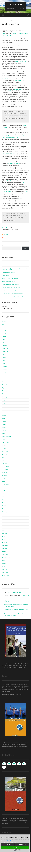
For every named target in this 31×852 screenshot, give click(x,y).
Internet (4, 430)
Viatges (4, 563)
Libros (3, 433)
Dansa (3, 360)
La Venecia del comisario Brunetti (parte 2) (12, 293)
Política (4, 460)
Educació (4, 378)
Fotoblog (4, 397)
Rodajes (4, 499)
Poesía (3, 457)
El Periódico (17, 51)
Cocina (4, 336)
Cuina (3, 354)
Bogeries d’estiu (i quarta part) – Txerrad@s (14, 600)
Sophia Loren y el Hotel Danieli (14, 592)
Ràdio (3, 478)
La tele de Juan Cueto (11, 24)
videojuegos (5, 572)
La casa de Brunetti (9, 606)
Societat (4, 518)
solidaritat (4, 524)
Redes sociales (5, 487)
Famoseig (4, 390)
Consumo (4, 345)
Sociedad (4, 515)
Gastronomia (5, 409)
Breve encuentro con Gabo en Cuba (11, 287)
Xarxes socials (5, 575)
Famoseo (4, 394)
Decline (8, 844)
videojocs (4, 569)
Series (3, 508)
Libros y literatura (6, 436)
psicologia (4, 463)
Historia (4, 421)
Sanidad (4, 502)
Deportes (4, 366)
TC (4, 592)
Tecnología (4, 533)
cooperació (5, 348)
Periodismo (5, 454)
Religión (4, 496)
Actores (4, 321)
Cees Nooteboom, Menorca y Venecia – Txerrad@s (16, 604)
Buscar (4, 245)
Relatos (4, 490)
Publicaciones (5, 466)
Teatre (3, 527)
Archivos (4, 306)
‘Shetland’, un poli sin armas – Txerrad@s (13, 613)
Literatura (4, 439)
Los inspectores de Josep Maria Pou (11, 284)
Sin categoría (5, 512)
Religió (4, 493)
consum (4, 342)
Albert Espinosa (9, 51)
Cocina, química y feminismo (9, 272)
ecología (4, 372)
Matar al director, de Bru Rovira (10, 278)
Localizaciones (5, 442)
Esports (4, 387)
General (4, 415)
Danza (3, 363)
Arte (3, 324)
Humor (4, 424)
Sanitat (4, 506)
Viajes (3, 560)
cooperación (5, 351)
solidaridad (5, 521)
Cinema (4, 330)
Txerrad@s (15, 4)
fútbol (3, 406)
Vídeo (3, 566)
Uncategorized (5, 554)
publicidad (4, 472)
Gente (3, 418)
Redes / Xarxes (5, 484)
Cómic (3, 339)
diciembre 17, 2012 (7, 26)
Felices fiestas (5, 275)
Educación (4, 381)
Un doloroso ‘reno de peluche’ (9, 290)
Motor (3, 445)
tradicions (4, 548)
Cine (3, 327)
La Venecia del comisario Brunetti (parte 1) (12, 296)
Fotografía (4, 400)
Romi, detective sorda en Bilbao (10, 262)
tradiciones (5, 545)
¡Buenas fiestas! (6, 265)
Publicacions (5, 469)
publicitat (4, 475)
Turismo (4, 551)
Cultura (4, 357)
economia (4, 375)
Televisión (4, 542)
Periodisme (5, 451)
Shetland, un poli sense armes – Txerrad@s (14, 609)
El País (9, 91)
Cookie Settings (22, 844)
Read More (9, 840)
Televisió (4, 536)
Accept (15, 847)
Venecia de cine (6, 557)
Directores (4, 369)
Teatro (3, 530)
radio (3, 481)
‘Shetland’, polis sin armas (8, 281)
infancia (4, 427)
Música (4, 448)
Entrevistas (5, 384)
